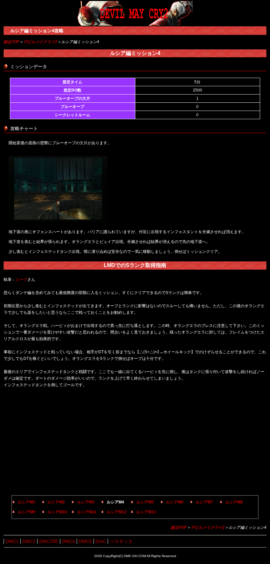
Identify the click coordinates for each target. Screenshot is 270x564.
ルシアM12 (116, 512)
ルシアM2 (56, 502)
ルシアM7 (204, 502)
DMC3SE (48, 541)
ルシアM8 (234, 502)
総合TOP (11, 42)
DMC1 (12, 541)
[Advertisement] (135, 442)
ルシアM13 (146, 512)
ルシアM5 (145, 502)
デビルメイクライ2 (40, 42)
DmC (100, 541)
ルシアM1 (26, 502)
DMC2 (29, 541)
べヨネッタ (121, 541)
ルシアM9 (26, 512)
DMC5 (85, 541)
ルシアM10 (57, 512)
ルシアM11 (86, 512)
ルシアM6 (174, 502)
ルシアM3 (85, 502)
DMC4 (68, 541)
